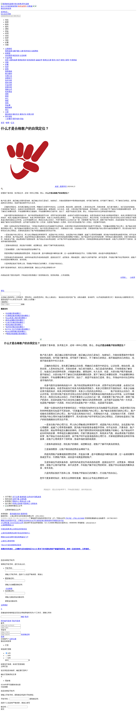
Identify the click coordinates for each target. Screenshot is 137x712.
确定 (23, 617)
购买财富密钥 (12, 6)
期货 (7, 96)
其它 (7, 110)
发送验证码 (25, 634)
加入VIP (4, 6)
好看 (7, 64)
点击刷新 (9, 588)
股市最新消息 (15, 514)
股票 (14, 119)
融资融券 (8, 107)
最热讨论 (23, 114)
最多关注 (15, 114)
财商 (7, 69)
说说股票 (8, 55)
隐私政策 (37, 497)
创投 (7, 103)
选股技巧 (8, 78)
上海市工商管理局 (8, 541)
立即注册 (12, 639)
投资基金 (8, 91)
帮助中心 (15, 501)
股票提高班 (22, 60)
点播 (22, 51)
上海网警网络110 (7, 525)
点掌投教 (23, 499)
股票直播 (8, 51)
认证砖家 (23, 55)
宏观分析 (8, 87)
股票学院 (24, 514)
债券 (7, 94)
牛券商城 (73, 60)
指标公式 (8, 89)
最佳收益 (8, 114)
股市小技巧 (56, 60)
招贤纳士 (26, 503)
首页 (7, 60)
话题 (7, 62)
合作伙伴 (30, 497)
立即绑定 (4, 605)
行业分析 (8, 85)
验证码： (4, 707)
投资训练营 (31, 60)
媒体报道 (23, 497)
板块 (18, 119)
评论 (2, 291)
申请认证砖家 (17, 503)
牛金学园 (8, 58)
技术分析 (8, 80)
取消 (26, 617)
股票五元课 (47, 60)
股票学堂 (61, 186)
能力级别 (8, 73)
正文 (12, 123)
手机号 (3, 630)
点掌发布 (33, 503)
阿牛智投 (8, 116)
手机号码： (5, 699)
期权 (7, 101)
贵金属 (7, 105)
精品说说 (15, 55)
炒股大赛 (30, 114)
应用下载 (15, 499)
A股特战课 (13, 60)
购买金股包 (22, 6)
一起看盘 (8, 119)
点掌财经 (8, 49)
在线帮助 (34, 51)
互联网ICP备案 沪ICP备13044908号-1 (15, 518)
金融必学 (39, 60)
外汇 (7, 98)
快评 (7, 67)
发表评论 (4, 302)
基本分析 (8, 82)
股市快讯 (27, 51)
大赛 (7, 112)
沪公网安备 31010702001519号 (12, 523)
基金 (22, 119)
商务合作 (23, 501)
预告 (18, 51)
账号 (2, 623)
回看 (14, 51)
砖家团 (7, 53)
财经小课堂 (65, 60)
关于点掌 (15, 497)
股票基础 (8, 71)
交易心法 (8, 76)
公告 (28, 501)
